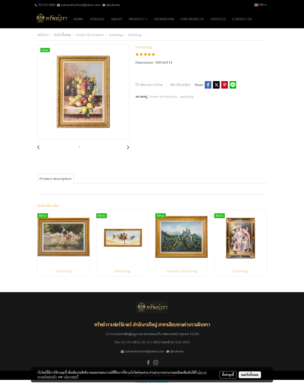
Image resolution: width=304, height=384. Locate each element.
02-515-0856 (46, 5)
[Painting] (83, 92)
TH (261, 4)
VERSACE (97, 19)
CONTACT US (242, 19)
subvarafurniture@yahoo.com (80, 5)
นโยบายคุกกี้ (71, 377)
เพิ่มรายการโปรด (151, 85)
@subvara (113, 5)
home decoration (164, 97)
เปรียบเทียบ (182, 85)
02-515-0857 (151, 342)
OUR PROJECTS (192, 19)
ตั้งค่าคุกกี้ (228, 375)
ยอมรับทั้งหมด (250, 375)
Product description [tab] (55, 179)
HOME (78, 19)
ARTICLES (218, 19)
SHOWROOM (164, 19)
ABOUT (116, 19)
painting (187, 97)
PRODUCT (137, 19)
